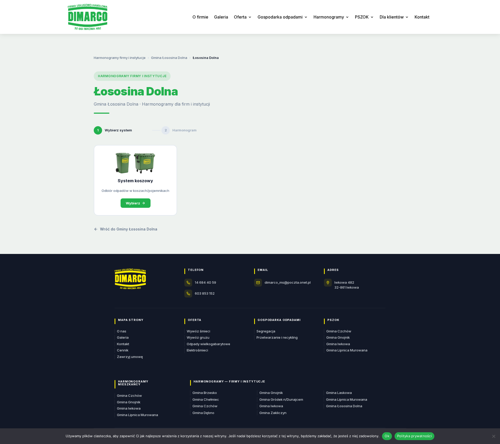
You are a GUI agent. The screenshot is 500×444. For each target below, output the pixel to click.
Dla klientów (392, 17)
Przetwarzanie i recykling (277, 337)
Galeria (221, 17)
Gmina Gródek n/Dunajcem (281, 399)
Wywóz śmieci (198, 331)
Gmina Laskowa (339, 393)
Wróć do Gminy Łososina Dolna (128, 229)
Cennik (122, 350)
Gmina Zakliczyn (272, 413)
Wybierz (133, 203)
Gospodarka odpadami (280, 17)
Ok (387, 436)
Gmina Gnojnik (338, 337)
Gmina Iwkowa (338, 344)
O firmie (200, 17)
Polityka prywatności (414, 436)
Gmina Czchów (338, 331)
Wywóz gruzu (198, 337)
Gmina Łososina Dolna (169, 58)
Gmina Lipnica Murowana (346, 350)
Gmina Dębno (203, 413)
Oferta (240, 17)
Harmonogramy (329, 17)
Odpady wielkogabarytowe (208, 344)
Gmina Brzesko (204, 393)
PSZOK (362, 17)
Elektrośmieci (197, 350)
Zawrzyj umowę (130, 357)
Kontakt (422, 17)
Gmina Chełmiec (205, 399)
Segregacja (266, 331)
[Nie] (493, 436)
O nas (121, 331)
